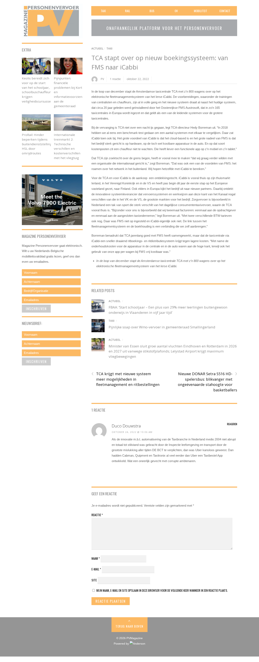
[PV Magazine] (52, 35)
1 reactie (115, 79)
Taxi (103, 11)
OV (176, 11)
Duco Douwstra (126, 426)
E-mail (96, 569)
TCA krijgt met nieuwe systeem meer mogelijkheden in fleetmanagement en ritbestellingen (125, 379)
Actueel (97, 48)
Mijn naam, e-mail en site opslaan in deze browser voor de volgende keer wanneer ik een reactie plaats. (162, 590)
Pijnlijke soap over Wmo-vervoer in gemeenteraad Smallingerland (162, 327)
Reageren (232, 424)
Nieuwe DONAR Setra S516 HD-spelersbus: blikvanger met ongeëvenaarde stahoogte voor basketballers (207, 381)
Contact (224, 11)
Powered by (122, 643)
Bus (152, 11)
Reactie (97, 515)
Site (94, 580)
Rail (127, 11)
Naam (95, 558)
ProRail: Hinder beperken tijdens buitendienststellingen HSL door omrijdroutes (39, 144)
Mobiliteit (200, 11)
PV (102, 79)
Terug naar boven (129, 626)
